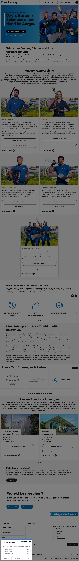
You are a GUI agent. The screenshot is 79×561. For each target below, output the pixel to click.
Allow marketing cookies (8, 553)
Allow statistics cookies (8, 551)
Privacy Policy (27, 546)
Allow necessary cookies (8, 549)
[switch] (28, 549)
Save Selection (17, 558)
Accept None (6, 558)
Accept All (27, 558)
